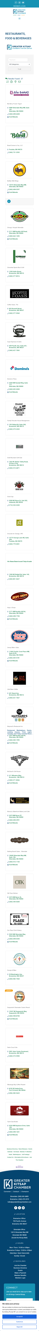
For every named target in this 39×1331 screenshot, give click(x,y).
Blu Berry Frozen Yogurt (14, 103)
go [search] (20, 69)
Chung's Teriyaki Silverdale (15, 227)
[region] (19, 1316)
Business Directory (12, 1149)
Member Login (20, 1278)
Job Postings (25, 1154)
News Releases (23, 1149)
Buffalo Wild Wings (12, 181)
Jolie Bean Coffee (12, 689)
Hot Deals (16, 1151)
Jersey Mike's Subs (13, 647)
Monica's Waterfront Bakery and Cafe (18, 811)
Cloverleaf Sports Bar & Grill (15, 267)
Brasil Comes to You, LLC (15, 145)
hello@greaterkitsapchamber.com (19, 1202)
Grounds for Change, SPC (15, 533)
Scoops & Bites (11, 970)
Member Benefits (20, 1275)
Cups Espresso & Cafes (14, 341)
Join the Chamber (20, 1265)
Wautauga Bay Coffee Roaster (16, 1084)
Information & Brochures (21, 1157)
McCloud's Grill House (14, 771)
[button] (6, 78)
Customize (19, 1322)
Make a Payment (20, 1273)
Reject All (19, 1327)
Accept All (19, 1316)
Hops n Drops (11, 607)
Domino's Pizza (11, 379)
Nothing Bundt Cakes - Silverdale (17, 851)
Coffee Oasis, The (12, 304)
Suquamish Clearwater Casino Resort (18, 1007)
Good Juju (10, 496)
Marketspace (17, 1154)
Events (20, 1270)
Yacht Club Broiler (12, 1121)
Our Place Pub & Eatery (14, 930)
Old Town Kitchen (12, 893)
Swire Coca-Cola (12, 1047)
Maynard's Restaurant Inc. (15, 726)
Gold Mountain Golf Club (14, 457)
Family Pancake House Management (18, 420)
